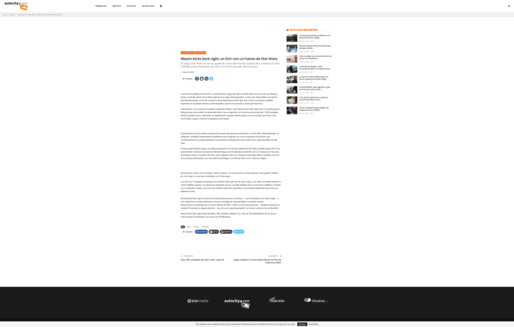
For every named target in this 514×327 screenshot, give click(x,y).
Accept (302, 324)
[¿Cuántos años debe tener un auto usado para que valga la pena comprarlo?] (292, 79)
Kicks (189, 227)
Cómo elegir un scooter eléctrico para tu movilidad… (315, 57)
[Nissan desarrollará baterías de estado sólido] (292, 48)
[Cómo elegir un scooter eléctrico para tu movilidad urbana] (292, 59)
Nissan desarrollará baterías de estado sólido (315, 46)
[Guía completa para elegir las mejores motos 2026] (292, 110)
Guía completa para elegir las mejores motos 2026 (314, 108)
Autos (184, 53)
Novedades (200, 53)
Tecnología (148, 6)
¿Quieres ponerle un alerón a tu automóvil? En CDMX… (314, 36)
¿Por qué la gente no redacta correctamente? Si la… (313, 98)
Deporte (117, 6)
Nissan (191, 53)
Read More (313, 324)
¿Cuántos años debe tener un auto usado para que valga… (313, 77)
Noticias (131, 6)
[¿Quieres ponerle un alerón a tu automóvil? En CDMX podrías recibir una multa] (292, 38)
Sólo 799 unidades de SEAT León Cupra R (202, 259)
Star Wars (205, 227)
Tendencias (101, 6)
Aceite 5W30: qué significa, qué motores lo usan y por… (314, 88)
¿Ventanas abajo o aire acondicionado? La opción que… (315, 67)
